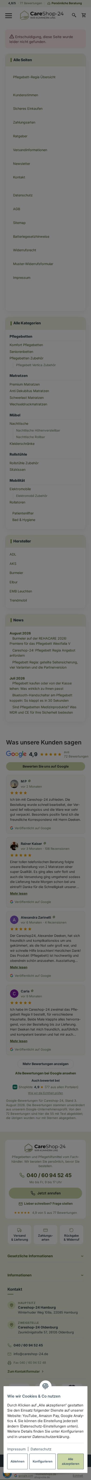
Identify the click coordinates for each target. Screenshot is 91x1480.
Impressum (16, 1449)
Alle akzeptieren (70, 1461)
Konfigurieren (42, 1461)
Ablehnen (17, 1461)
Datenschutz (41, 1449)
